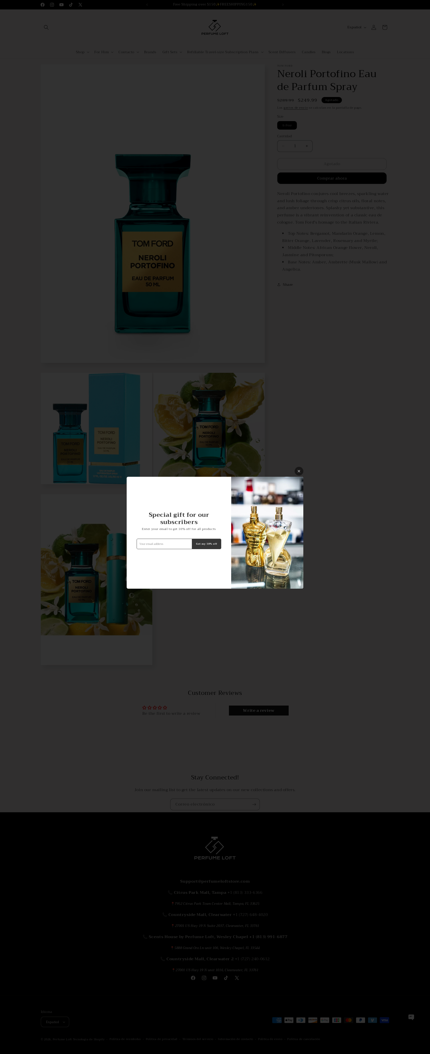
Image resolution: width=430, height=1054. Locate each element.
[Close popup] (299, 471)
